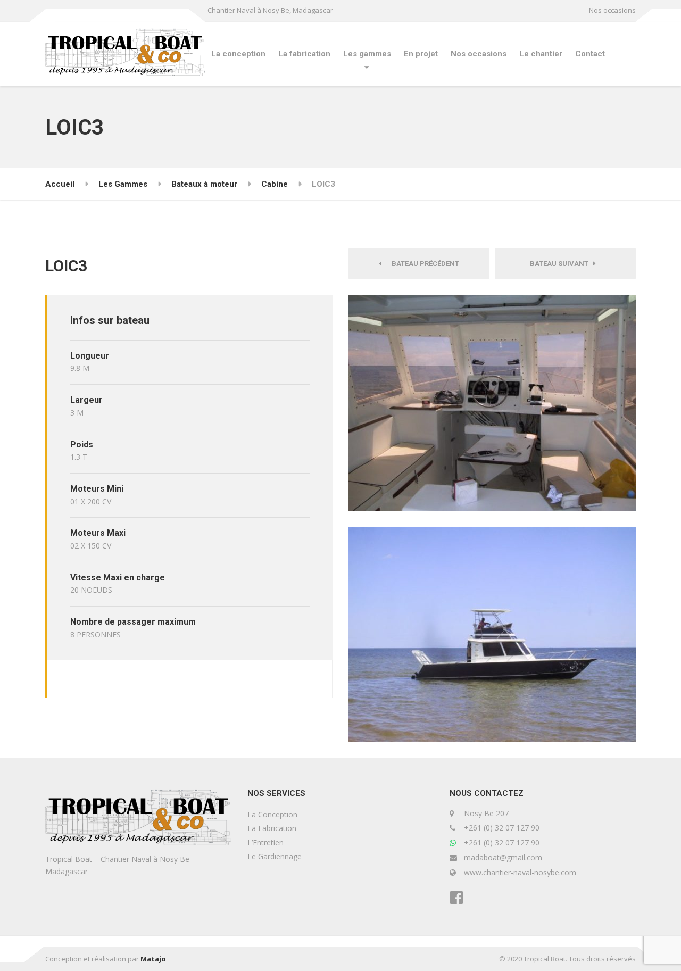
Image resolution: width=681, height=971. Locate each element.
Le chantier (540, 54)
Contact (590, 54)
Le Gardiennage (274, 856)
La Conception (272, 814)
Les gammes (367, 54)
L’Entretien (265, 842)
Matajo (153, 959)
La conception (238, 54)
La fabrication (304, 54)
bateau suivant (561, 264)
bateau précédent (423, 264)
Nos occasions (612, 10)
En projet (421, 54)
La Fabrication (271, 828)
